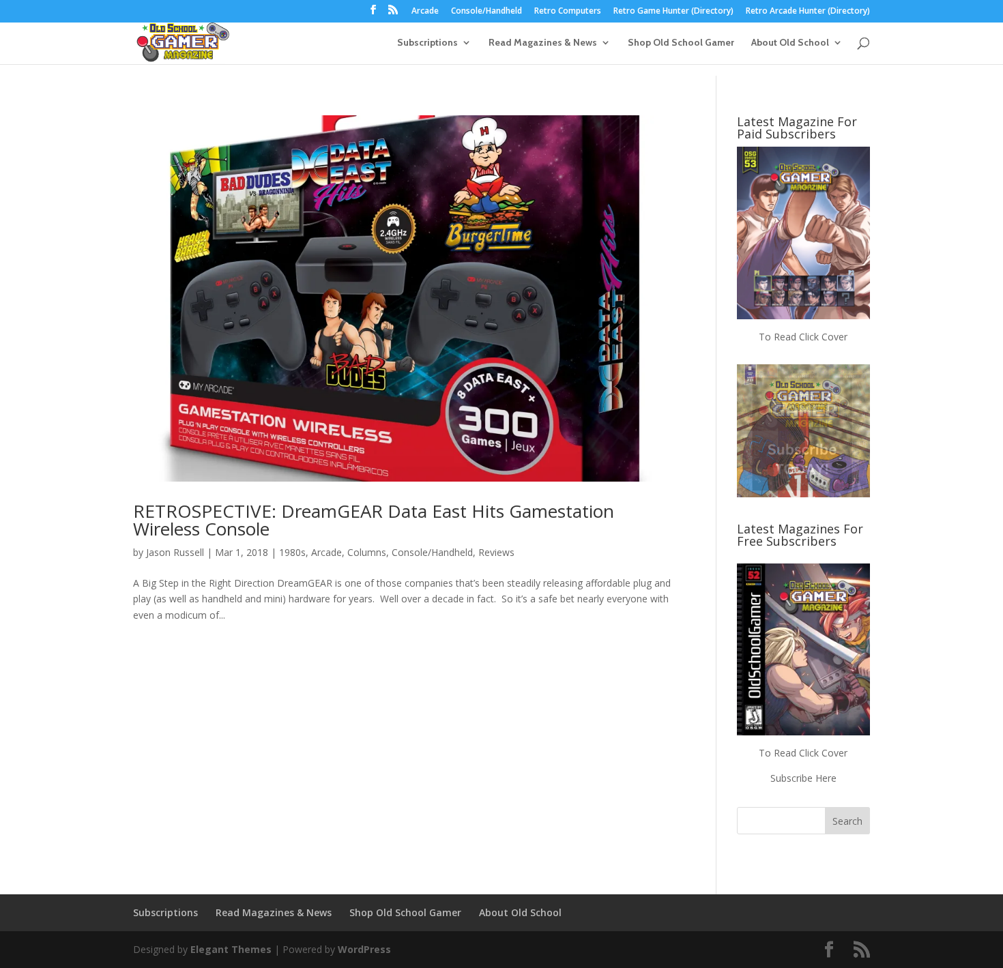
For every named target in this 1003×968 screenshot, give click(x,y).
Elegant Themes (231, 949)
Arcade (425, 11)
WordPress (364, 949)
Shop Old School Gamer (681, 43)
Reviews (496, 552)
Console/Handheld (486, 11)
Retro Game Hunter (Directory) (673, 11)
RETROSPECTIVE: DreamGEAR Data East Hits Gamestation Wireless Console (373, 520)
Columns (366, 552)
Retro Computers (567, 11)
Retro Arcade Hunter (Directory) (808, 11)
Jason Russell (175, 552)
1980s (292, 552)
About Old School (790, 43)
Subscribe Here (803, 778)
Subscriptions (427, 43)
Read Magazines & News (543, 43)
